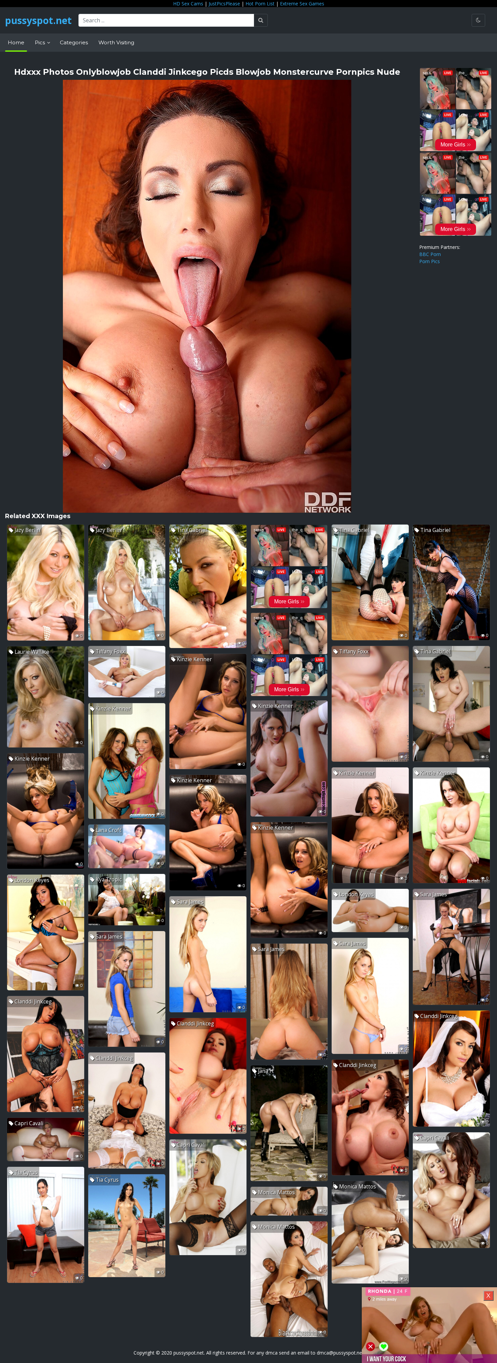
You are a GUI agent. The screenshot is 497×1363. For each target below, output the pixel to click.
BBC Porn (430, 254)
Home (16, 42)
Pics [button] (40, 42)
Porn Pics (429, 261)
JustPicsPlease (224, 3)
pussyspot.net (38, 20)
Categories (74, 42)
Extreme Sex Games (302, 3)
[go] (261, 20)
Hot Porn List (260, 3)
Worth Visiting (116, 42)
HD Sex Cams (188, 3)
